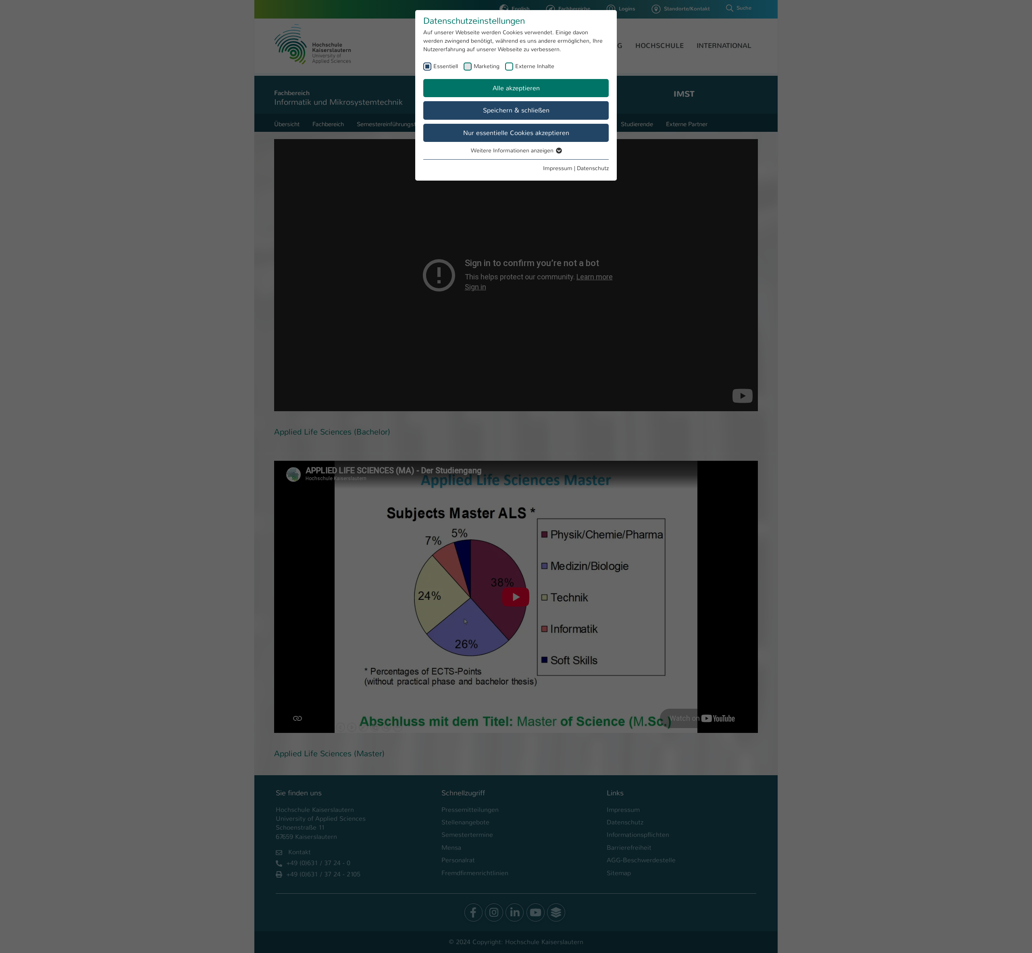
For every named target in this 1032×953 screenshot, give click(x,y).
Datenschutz (593, 168)
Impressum (557, 168)
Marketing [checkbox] (486, 66)
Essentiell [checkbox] (445, 66)
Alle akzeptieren (516, 88)
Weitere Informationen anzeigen (513, 150)
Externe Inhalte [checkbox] (534, 66)
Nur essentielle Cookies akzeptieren (516, 133)
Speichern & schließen (516, 110)
